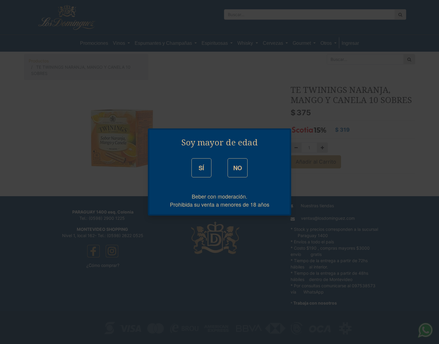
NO (237, 167)
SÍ (201, 167)
